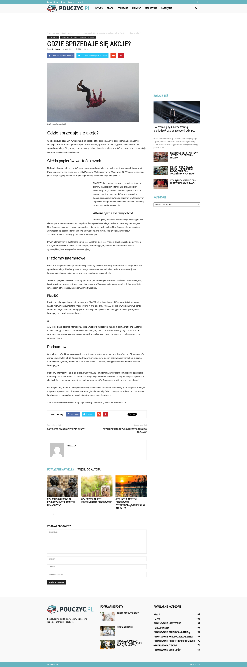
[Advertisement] (123, 22)
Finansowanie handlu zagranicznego (173, 636)
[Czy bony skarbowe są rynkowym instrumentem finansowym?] (62, 486)
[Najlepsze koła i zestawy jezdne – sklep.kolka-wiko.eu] (161, 157)
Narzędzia (166, 8)
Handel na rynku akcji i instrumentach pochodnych (78, 37)
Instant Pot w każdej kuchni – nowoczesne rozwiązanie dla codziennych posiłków (182, 170)
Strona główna (52, 2)
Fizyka (157, 619)
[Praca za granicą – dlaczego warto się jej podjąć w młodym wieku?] (107, 644)
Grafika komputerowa (165, 645)
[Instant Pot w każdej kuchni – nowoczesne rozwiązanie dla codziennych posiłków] (161, 171)
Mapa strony (195, 664)
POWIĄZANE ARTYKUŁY (60, 469)
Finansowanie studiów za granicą (172, 632)
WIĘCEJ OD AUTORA (88, 469)
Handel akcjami (53, 37)
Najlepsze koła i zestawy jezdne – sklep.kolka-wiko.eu (184, 155)
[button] (196, 8)
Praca (110, 8)
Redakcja (56, 49)
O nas (63, 2)
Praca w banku (125, 627)
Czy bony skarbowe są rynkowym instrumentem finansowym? (61, 502)
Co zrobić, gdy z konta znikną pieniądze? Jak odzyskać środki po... (175, 128)
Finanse (136, 8)
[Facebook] (198, 2)
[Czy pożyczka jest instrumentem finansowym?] (96, 486)
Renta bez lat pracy (128, 613)
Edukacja (122, 8)
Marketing (151, 8)
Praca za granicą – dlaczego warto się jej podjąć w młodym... (129, 643)
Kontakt (80, 2)
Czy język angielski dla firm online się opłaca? (183, 181)
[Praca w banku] (107, 631)
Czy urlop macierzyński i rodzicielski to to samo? (125, 431)
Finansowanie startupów (167, 650)
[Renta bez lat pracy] (107, 616)
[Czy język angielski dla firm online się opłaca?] (161, 184)
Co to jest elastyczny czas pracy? (66, 429)
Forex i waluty (161, 627)
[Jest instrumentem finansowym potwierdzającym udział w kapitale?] (131, 486)
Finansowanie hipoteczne (167, 623)
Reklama (71, 2)
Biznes (99, 8)
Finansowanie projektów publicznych (174, 641)
